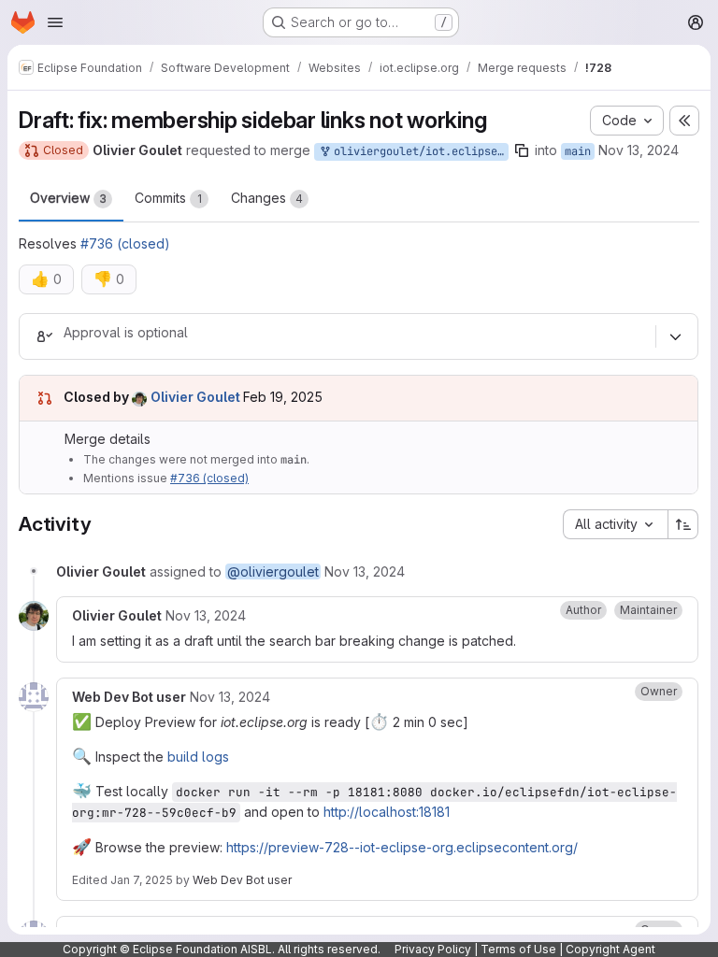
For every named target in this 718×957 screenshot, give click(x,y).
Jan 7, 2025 (141, 880)
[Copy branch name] (521, 150)
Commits (168, 198)
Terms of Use (518, 949)
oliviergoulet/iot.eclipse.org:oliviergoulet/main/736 (418, 151)
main (578, 151)
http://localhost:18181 (386, 812)
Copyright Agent (610, 949)
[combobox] (615, 524)
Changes (267, 198)
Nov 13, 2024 (638, 150)
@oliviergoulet (273, 571)
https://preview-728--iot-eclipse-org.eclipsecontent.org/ (402, 847)
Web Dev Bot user (242, 880)
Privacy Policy (433, 949)
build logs (198, 756)
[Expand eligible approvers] (675, 336)
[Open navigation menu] (55, 22)
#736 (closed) (125, 243)
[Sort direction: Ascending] (683, 524)
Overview (68, 198)
